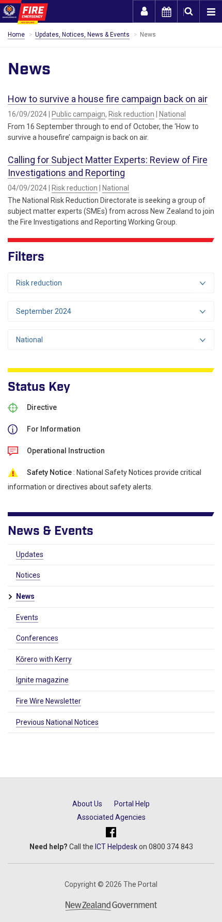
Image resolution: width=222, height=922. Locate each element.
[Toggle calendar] (166, 11)
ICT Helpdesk (116, 846)
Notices (28, 575)
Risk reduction (131, 114)
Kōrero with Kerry (44, 659)
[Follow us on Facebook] (111, 832)
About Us (87, 804)
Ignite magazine (42, 680)
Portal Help (132, 804)
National (172, 114)
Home (16, 34)
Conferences (37, 638)
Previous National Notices (57, 722)
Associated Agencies (111, 817)
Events (27, 617)
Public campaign (78, 114)
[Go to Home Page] (24, 12)
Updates (29, 554)
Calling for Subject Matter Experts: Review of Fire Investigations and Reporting (108, 166)
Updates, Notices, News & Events (82, 34)
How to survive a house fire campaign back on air (108, 98)
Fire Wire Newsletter (48, 701)
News (25, 596)
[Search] (188, 11)
